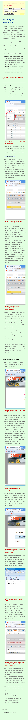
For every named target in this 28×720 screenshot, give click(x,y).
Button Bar (15, 11)
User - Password (14, 149)
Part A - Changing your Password (14, 56)
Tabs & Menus (7, 11)
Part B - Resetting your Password (14, 67)
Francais (22, 13)
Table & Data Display (9, 13)
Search (22, 8)
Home (6, 8)
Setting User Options (10, 712)
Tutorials (11, 8)
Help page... (10, 156)
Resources (17, 8)
